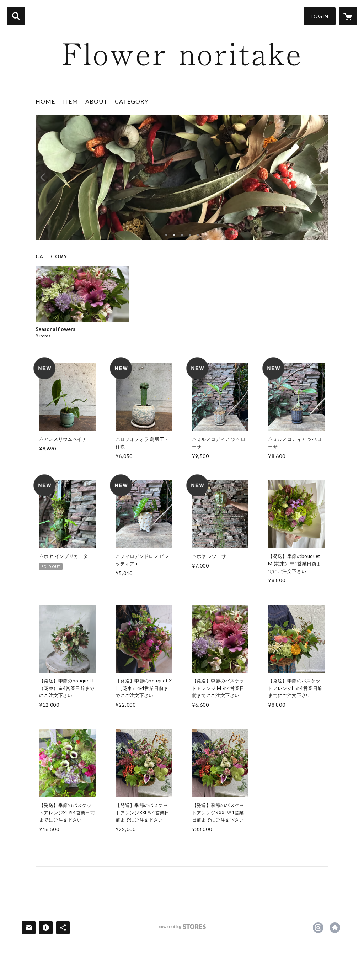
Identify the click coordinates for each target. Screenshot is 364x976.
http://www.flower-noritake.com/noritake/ (335, 927)
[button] (320, 16)
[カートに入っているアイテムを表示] (348, 16)
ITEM (70, 101)
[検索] (16, 16)
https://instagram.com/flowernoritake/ (318, 927)
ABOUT (96, 101)
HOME (45, 101)
